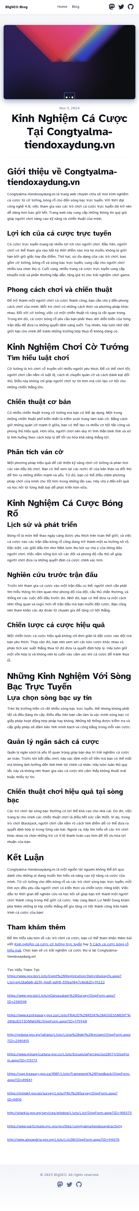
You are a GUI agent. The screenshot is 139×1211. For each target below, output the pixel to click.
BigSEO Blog (16, 7)
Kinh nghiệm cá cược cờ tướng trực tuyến (48, 944)
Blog (75, 6)
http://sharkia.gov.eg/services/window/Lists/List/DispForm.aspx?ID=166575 (69, 1113)
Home (62, 6)
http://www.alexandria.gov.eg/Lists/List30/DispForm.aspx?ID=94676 (63, 1139)
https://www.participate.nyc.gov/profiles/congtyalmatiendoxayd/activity (64, 1126)
